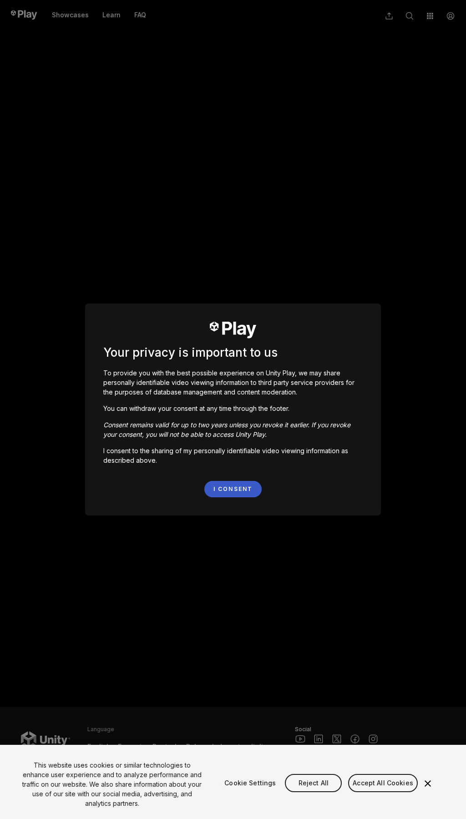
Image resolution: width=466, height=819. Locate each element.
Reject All (314, 783)
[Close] (427, 784)
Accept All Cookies (383, 783)
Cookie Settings (250, 783)
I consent (233, 488)
